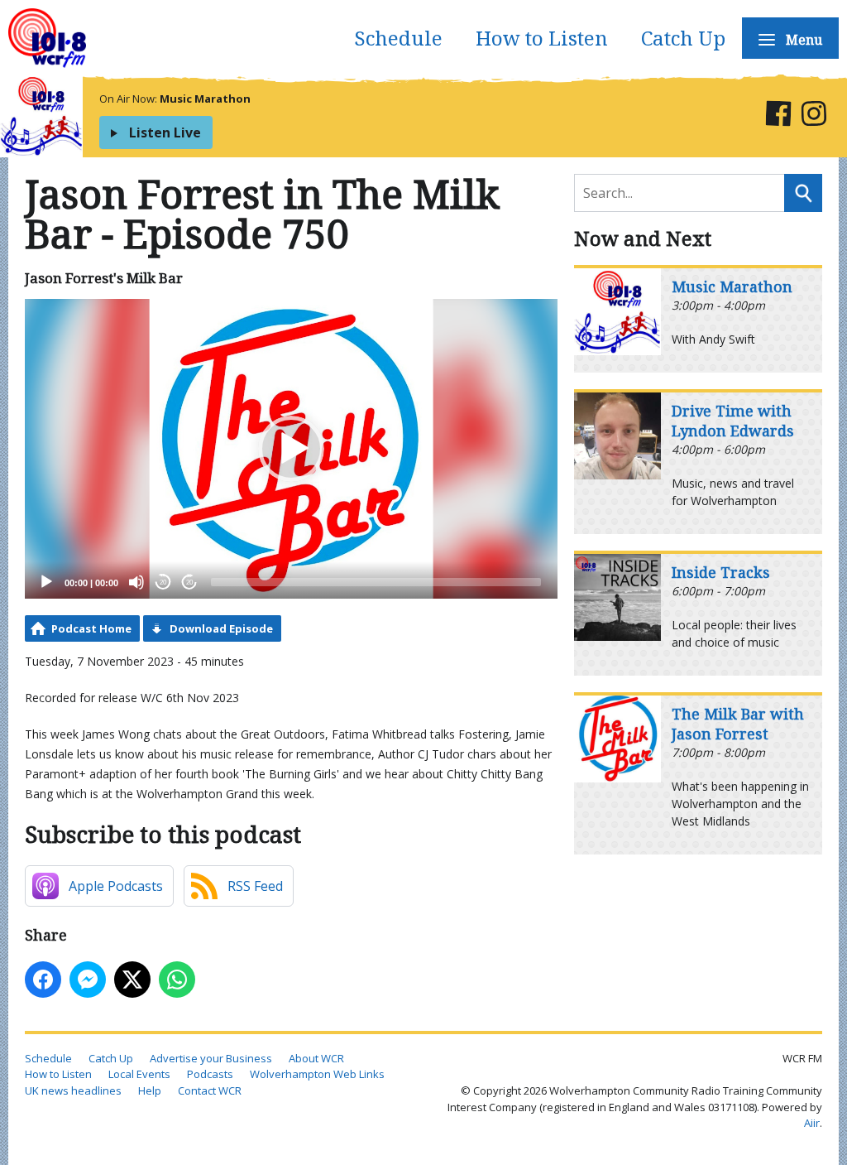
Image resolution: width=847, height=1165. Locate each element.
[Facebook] (778, 116)
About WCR (316, 1058)
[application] (291, 449)
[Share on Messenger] (87, 979)
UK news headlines (73, 1090)
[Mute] (136, 582)
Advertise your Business (211, 1058)
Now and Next (642, 238)
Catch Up (683, 37)
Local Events (139, 1073)
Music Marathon (205, 98)
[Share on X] (132, 979)
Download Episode (221, 628)
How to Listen (542, 37)
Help (149, 1090)
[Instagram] (813, 116)
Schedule (398, 37)
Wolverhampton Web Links (317, 1073)
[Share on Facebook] (43, 979)
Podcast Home (91, 628)
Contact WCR (210, 1090)
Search (803, 193)
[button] (291, 449)
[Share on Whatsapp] (177, 979)
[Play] (46, 582)
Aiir (812, 1122)
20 (163, 582)
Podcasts (210, 1073)
